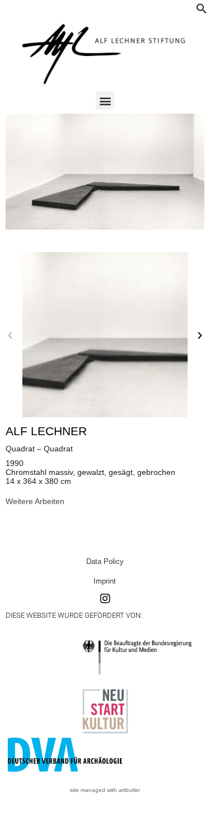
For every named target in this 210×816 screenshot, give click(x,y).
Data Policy (105, 561)
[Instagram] (105, 599)
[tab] (35, 501)
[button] (201, 11)
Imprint (105, 581)
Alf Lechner (46, 431)
